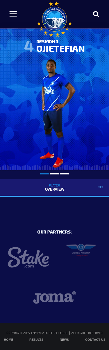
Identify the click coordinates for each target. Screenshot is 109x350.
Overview (54, 188)
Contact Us (95, 339)
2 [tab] (54, 173)
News (64, 339)
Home (8, 339)
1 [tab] (44, 173)
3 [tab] (64, 173)
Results (36, 339)
